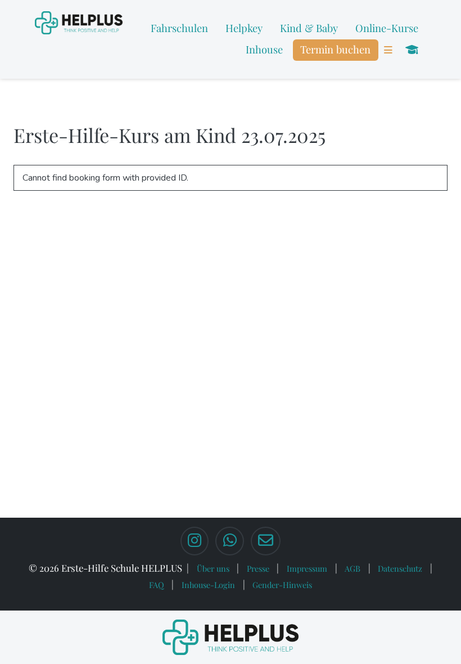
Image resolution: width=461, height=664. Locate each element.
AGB (352, 568)
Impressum (307, 568)
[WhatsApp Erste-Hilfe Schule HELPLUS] (229, 541)
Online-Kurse (386, 28)
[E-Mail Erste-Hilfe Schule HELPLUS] (266, 541)
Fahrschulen (179, 28)
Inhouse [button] (264, 49)
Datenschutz (400, 568)
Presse (258, 568)
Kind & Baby (309, 28)
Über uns (213, 568)
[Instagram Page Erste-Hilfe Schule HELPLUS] (194, 541)
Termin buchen (335, 49)
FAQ (156, 584)
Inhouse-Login (208, 584)
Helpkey (244, 28)
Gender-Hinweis (282, 584)
